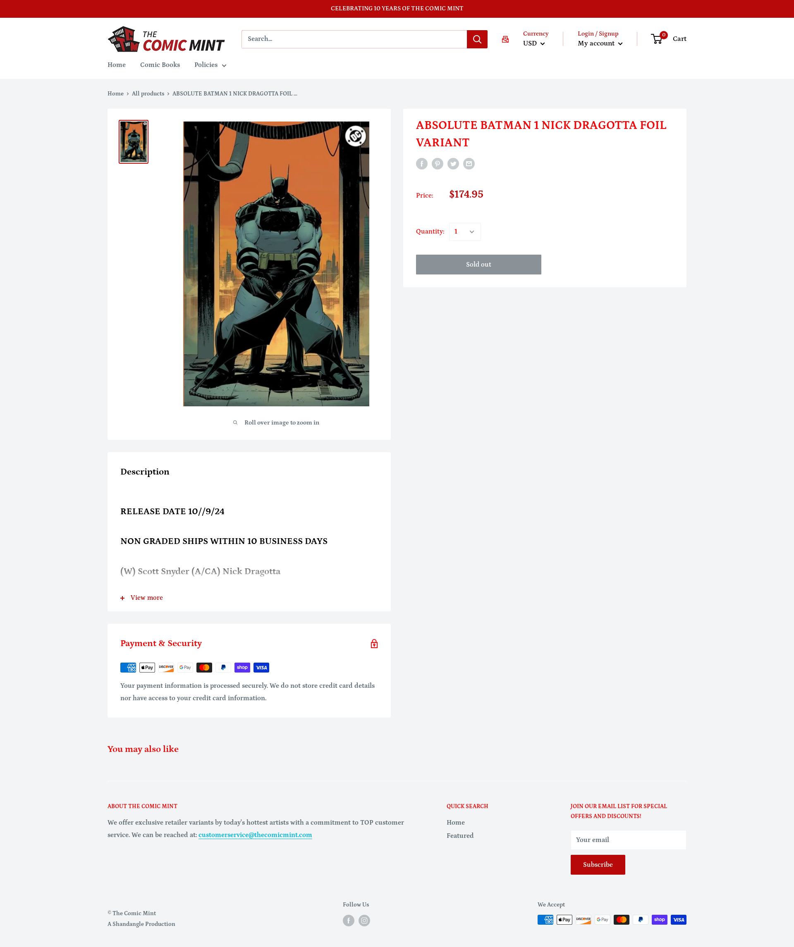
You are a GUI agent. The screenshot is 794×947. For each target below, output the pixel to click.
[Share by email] (469, 163)
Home (116, 94)
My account (597, 43)
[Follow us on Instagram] (364, 920)
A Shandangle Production (141, 924)
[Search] (477, 39)
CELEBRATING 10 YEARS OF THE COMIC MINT (397, 8)
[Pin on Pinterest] (437, 163)
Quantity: (430, 231)
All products (148, 94)
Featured (460, 836)
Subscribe (598, 864)
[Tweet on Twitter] (453, 163)
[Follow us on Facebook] (348, 920)
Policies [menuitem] (206, 65)
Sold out (478, 264)
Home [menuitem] (117, 65)
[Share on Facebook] (422, 163)
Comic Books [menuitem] (160, 65)
